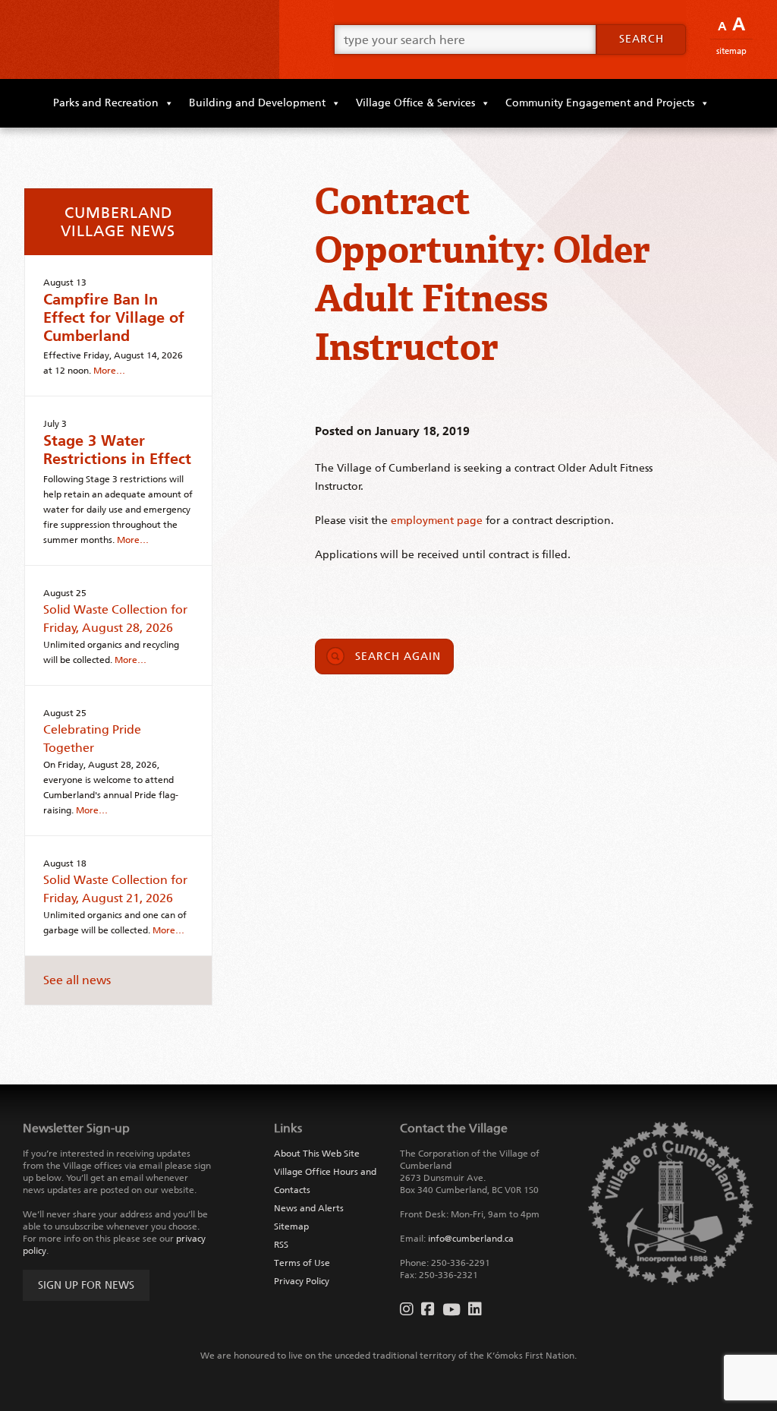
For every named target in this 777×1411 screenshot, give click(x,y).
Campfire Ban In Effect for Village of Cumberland (113, 317)
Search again (398, 656)
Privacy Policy (301, 1281)
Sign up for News (86, 1285)
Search (641, 39)
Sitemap (731, 51)
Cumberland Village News (118, 222)
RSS (281, 1244)
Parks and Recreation (106, 102)
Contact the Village (454, 1128)
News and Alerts (309, 1208)
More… (109, 370)
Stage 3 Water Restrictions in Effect (117, 449)
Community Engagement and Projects (599, 102)
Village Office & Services (415, 102)
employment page (437, 520)
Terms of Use (302, 1263)
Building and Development (257, 102)
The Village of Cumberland (139, 39)
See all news (77, 980)
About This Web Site (317, 1153)
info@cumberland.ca (471, 1238)
